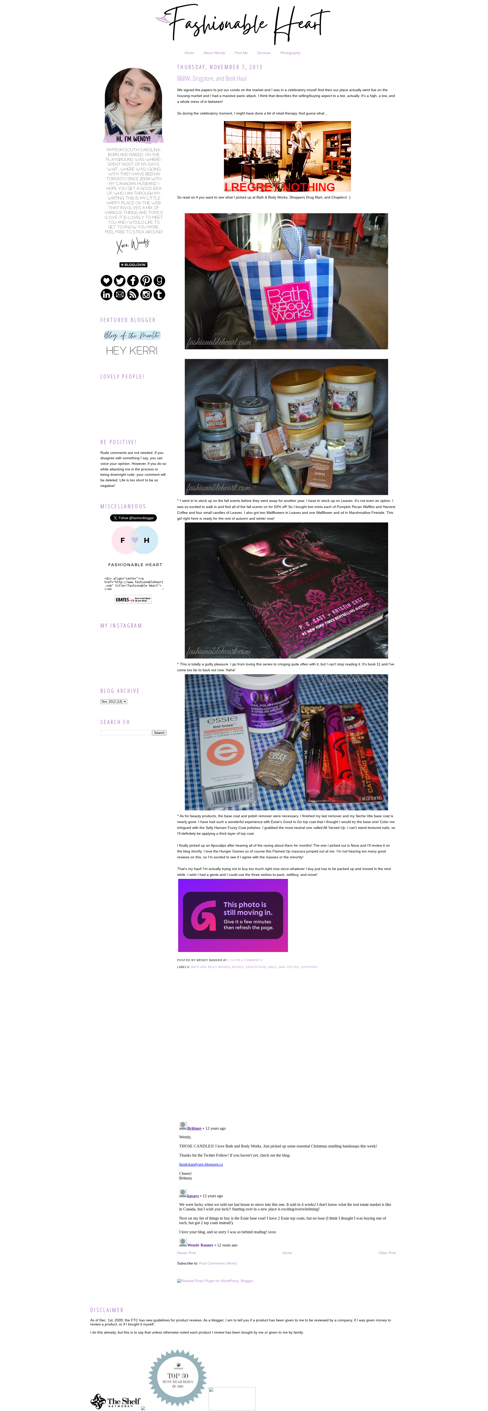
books (237, 967)
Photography (290, 53)
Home (189, 53)
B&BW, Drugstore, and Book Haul (212, 78)
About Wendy (214, 53)
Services (264, 53)
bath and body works (210, 967)
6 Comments (251, 960)
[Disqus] (286, 1052)
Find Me (241, 53)
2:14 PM (234, 960)
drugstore (256, 967)
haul (272, 967)
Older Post (387, 1253)
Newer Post (186, 1253)
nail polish (289, 967)
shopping (309, 967)
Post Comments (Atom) (218, 1263)
